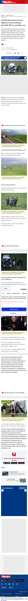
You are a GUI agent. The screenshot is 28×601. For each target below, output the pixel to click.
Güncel (2, 596)
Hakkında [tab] (24, 293)
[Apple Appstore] (4, 580)
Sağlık (16, 596)
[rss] (17, 584)
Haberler (3, 15)
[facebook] (2, 584)
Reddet (5, 288)
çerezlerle (16, 599)
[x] (5, 584)
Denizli (3, 97)
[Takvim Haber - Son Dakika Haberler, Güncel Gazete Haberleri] (8, 2)
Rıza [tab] (3, 293)
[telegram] (15, 53)
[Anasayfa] (26, 2)
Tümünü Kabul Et (14, 309)
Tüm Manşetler (22, 487)
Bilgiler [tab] (8, 293)
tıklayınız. (5, 600)
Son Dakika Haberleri (6, 593)
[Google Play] (13, 580)
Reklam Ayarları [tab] (16, 293)
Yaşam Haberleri (9, 15)
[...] (21, 53)
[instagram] (13, 584)
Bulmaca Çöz (18, 593)
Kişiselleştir (13, 313)
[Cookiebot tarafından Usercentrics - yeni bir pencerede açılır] (20, 289)
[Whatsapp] (18, 53)
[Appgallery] (20, 580)
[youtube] (9, 584)
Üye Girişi (4, 587)
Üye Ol (10, 587)
